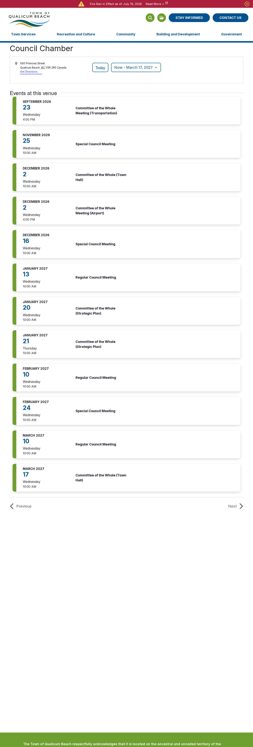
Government (231, 34)
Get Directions (28, 71)
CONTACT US (230, 18)
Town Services (23, 34)
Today (100, 67)
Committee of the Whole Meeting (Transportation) (96, 110)
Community (125, 34)
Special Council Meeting (95, 144)
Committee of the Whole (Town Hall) (101, 177)
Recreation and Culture (76, 34)
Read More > (155, 4)
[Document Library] (161, 17)
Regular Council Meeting (96, 277)
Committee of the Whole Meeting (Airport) (95, 210)
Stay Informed (189, 18)
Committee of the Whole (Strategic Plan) (95, 310)
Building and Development (178, 34)
